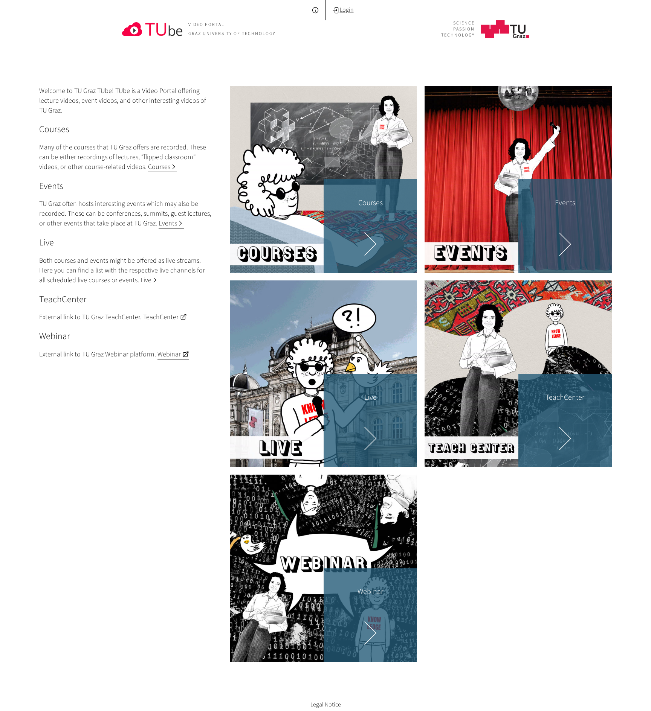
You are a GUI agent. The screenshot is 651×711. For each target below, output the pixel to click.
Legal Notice (325, 704)
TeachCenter (161, 316)
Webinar (169, 354)
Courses (159, 166)
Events (168, 223)
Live (146, 280)
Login (347, 10)
